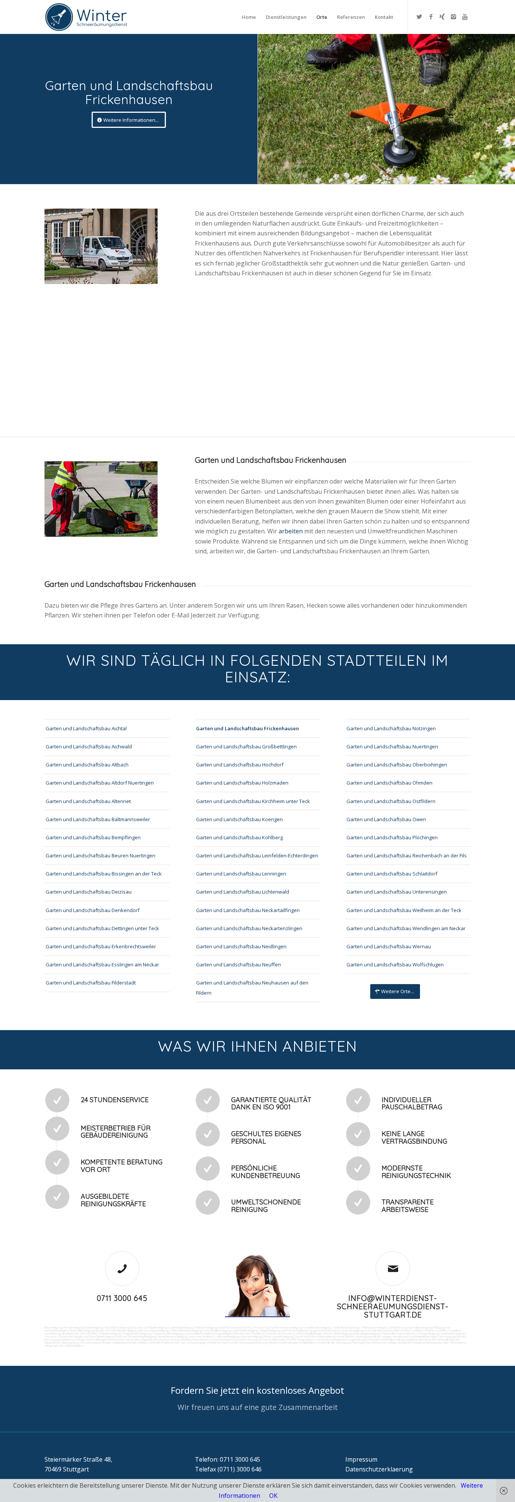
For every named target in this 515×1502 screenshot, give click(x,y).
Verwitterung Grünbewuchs (62, 1333)
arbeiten (291, 531)
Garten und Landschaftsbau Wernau (388, 946)
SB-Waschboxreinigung (154, 1330)
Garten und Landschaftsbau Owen (386, 819)
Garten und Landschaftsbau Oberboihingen (396, 764)
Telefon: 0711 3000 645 (227, 1459)
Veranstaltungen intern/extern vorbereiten (113, 1339)
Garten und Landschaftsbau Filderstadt (91, 982)
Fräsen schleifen (412, 1330)
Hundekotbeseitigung (317, 1327)
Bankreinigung (94, 1327)
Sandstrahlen (391, 1330)
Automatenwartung (224, 1339)
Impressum (361, 1459)
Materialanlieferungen (423, 1336)
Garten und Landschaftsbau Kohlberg (239, 837)
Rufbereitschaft (218, 1342)
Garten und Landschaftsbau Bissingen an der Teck (104, 873)
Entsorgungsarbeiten (58, 1339)
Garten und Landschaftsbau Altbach (87, 764)
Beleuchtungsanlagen (218, 1333)
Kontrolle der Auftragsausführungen (342, 1342)
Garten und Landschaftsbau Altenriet (88, 801)
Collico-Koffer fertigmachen (295, 1339)
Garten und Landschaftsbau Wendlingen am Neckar (406, 928)
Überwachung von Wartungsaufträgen (86, 1342)
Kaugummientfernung (322, 1330)
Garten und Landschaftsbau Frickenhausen (247, 728)
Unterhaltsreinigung (452, 1333)
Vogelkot (455, 1330)
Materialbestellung (392, 1339)
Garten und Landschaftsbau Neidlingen (241, 946)
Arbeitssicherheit (149, 1342)
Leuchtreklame (193, 1333)
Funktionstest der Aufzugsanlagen (184, 1342)
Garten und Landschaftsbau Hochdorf (240, 764)
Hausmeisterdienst (201, 1336)
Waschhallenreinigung (217, 1330)
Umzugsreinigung (427, 1333)
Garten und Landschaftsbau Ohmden (389, 782)
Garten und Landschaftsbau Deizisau (89, 891)
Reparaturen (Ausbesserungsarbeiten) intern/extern (175, 1339)
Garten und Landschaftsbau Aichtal (86, 728)
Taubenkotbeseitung (346, 1327)
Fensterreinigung (251, 1336)
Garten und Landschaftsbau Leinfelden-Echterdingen (257, 855)
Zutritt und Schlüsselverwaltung (315, 1336)
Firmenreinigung (73, 1327)
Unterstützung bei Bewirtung (248, 1342)
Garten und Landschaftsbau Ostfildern (390, 801)
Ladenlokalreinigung (181, 1327)
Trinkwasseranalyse (373, 1327)
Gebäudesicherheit (124, 1342)
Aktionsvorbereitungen (283, 1342)
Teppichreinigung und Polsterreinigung (283, 1330)
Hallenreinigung (422, 1327)
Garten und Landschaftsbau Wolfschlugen (395, 964)
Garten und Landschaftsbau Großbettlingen (246, 746)
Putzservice (262, 1327)
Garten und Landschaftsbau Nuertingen (392, 746)
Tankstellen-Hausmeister (398, 1333)
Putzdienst (258, 1333)
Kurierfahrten (345, 1336)
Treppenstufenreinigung (167, 1333)
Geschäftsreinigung (116, 1327)
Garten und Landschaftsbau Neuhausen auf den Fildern (252, 987)
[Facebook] (431, 16)
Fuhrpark (373, 1339)
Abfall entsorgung (399, 1327)
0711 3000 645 (122, 1298)
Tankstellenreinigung (81, 1330)
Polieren (430, 1330)
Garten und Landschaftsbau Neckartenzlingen (249, 928)
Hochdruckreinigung (350, 1330)
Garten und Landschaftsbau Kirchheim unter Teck (253, 801)
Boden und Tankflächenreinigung (116, 1330)
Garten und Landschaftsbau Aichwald (89, 746)
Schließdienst (308, 1342)
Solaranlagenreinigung (366, 1333)
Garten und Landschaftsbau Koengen (239, 819)
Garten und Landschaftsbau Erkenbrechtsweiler (101, 946)
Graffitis (442, 1330)
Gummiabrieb (373, 1330)
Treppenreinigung (110, 1333)
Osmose (50, 1336)
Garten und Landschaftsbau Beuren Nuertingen (100, 855)
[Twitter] (419, 16)
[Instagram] (453, 16)
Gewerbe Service (229, 1327)
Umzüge (79, 1339)
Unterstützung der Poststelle (257, 1339)
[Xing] (442, 16)
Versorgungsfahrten (452, 1336)
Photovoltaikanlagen (309, 1333)
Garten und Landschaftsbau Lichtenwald (242, 891)
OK (273, 1495)
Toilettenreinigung (206, 1327)
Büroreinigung (53, 1327)
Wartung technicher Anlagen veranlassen (382, 1336)
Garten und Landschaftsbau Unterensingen (396, 891)
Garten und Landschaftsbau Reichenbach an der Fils (406, 855)
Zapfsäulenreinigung (245, 1330)
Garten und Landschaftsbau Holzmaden (242, 782)
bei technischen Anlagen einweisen (388, 1342)
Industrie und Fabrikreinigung (149, 1327)
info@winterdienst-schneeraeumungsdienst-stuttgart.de (393, 1306)
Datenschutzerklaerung (379, 1469)
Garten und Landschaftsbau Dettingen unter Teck (102, 928)
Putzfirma (273, 1333)
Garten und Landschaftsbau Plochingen (392, 837)
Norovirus (288, 1333)
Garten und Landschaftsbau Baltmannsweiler (98, 819)
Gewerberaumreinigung (172, 1336)
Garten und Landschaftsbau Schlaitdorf (391, 873)
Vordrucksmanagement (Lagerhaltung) (341, 1339)
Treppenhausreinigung (136, 1333)
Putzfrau (247, 1327)
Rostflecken (89, 1333)
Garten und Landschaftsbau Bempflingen (93, 837)
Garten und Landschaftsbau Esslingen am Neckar (102, 964)
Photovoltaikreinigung (337, 1333)
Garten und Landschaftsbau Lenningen (241, 873)
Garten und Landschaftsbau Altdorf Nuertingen (100, 782)
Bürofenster (242, 1333)
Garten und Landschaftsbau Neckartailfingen (248, 910)
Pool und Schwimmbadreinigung (136, 1336)
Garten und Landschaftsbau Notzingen (391, 728)
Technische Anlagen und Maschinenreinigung (86, 1336)
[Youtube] (465, 16)
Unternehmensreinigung (286, 1327)
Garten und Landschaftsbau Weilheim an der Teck (403, 910)
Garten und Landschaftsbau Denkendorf (92, 910)
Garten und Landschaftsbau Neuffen (238, 964)
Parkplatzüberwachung (426, 1342)
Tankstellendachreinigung (186, 1330)
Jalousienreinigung (227, 1336)
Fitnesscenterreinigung (278, 1336)
